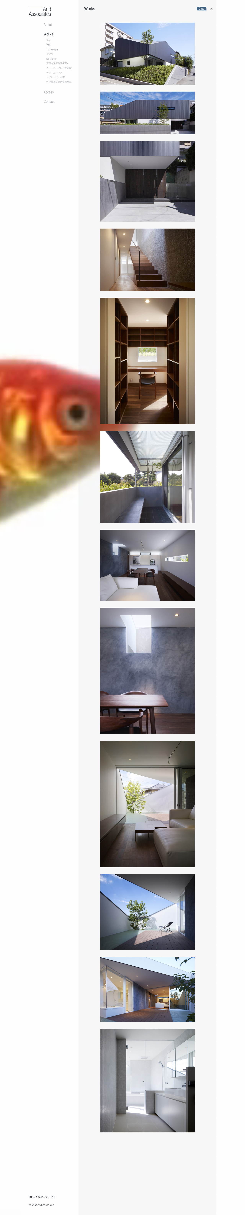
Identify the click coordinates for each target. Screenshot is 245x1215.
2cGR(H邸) (52, 49)
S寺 (48, 40)
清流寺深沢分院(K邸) (57, 63)
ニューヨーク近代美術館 (59, 68)
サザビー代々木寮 (55, 77)
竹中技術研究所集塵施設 (59, 81)
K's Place (51, 58)
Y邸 (48, 45)
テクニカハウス (54, 72)
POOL (49, 54)
